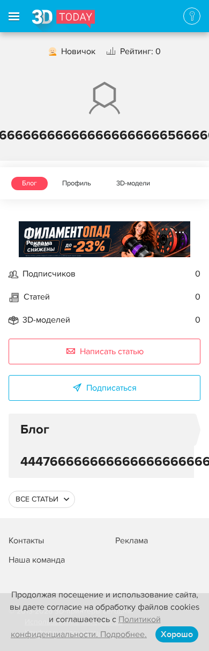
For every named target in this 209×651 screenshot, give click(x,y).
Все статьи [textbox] (37, 499)
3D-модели (133, 183)
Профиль (76, 183)
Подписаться (111, 388)
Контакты (26, 540)
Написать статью (112, 351)
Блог (29, 183)
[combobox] (42, 499)
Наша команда (37, 560)
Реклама (39, 243)
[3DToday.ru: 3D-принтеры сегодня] (63, 21)
